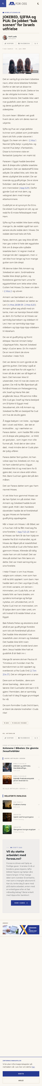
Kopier (10, 43)
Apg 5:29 (24, 188)
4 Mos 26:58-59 (15, 305)
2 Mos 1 (32, 140)
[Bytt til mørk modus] (38, 4)
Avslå (21, 1081)
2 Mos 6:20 (29, 305)
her (33, 1067)
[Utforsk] (3, 3)
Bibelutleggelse (12, 12)
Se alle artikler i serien (14, 788)
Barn (7, 723)
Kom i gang (20, 903)
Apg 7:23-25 (23, 532)
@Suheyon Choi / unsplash (29, 71)
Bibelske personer (20, 723)
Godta (21, 1074)
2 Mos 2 (8, 291)
